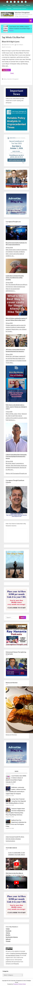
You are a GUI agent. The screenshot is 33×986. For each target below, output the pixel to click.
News (9, 5)
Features (28, 5)
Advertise (9, 8)
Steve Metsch (19, 44)
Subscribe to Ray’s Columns (19, 8)
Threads (8, 941)
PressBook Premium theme (19, 984)
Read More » (7, 70)
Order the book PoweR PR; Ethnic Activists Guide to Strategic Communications (15, 839)
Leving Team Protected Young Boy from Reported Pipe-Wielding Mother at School (16, 801)
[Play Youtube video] (16, 864)
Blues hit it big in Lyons (10, 41)
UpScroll (8, 939)
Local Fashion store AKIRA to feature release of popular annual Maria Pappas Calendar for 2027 (20, 27)
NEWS (16, 771)
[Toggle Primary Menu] (30, 20)
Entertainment (21, 5)
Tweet (12, 73)
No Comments (7, 47)
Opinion (14, 5)
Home (4, 5)
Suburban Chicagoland (22, 12)
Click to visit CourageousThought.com (16, 473)
